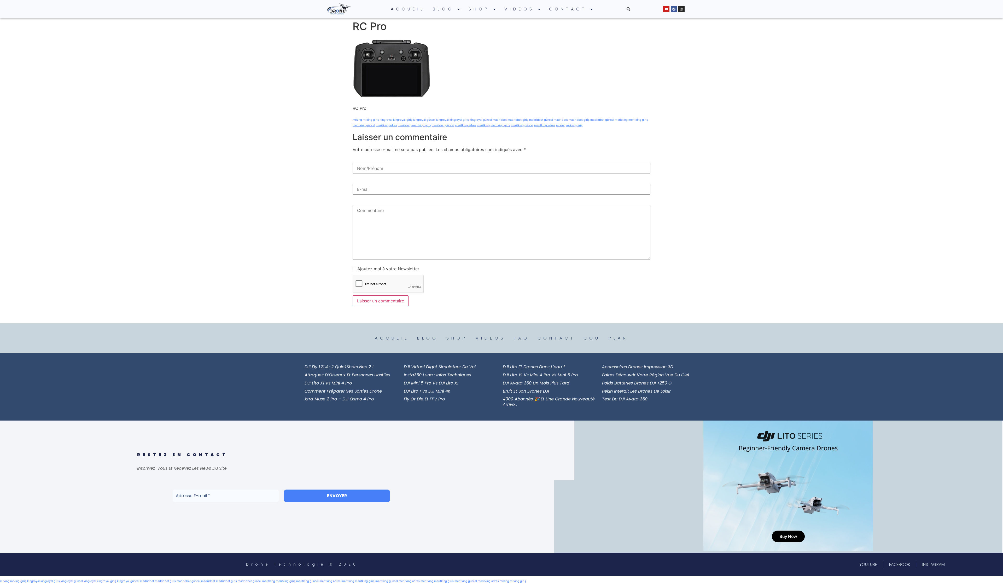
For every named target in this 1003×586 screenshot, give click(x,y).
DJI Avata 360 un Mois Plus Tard (536, 383)
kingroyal (386, 120)
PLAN (618, 338)
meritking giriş (638, 120)
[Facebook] (674, 9)
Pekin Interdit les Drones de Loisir (636, 391)
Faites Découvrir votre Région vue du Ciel (645, 375)
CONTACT (568, 9)
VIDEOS (519, 9)
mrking (357, 120)
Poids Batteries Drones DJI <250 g (637, 383)
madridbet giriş (518, 120)
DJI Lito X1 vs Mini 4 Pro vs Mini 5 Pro (540, 375)
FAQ (521, 338)
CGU (592, 338)
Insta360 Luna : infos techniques (437, 375)
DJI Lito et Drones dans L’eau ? (534, 367)
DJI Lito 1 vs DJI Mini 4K (427, 391)
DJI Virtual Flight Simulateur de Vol (440, 367)
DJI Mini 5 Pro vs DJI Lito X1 (431, 383)
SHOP (479, 9)
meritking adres (386, 125)
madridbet (500, 120)
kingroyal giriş (402, 120)
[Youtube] (666, 9)
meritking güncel (364, 125)
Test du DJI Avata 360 (625, 399)
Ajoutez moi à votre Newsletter (387, 269)
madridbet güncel (541, 120)
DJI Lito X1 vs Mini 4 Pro (328, 383)
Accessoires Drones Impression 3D (637, 367)
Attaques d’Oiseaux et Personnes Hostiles (347, 375)
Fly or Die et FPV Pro (424, 399)
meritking (621, 120)
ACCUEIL (408, 9)
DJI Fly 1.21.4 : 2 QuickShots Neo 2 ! (339, 367)
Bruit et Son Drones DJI (526, 391)
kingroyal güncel (424, 120)
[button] (628, 9)
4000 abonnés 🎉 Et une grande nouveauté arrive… (549, 401)
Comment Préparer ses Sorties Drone (343, 391)
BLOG (443, 9)
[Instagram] (681, 9)
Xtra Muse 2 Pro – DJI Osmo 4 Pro (339, 399)
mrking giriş (371, 120)
